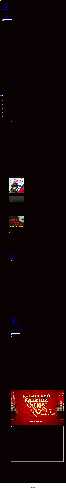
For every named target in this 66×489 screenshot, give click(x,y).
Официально (15, 320)
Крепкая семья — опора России (18, 326)
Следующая (7, 25)
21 (14, 256)
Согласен (33, 487)
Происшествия (15, 322)
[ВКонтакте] (1, 95)
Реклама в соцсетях (12, 210)
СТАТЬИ (12, 331)
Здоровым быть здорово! (17, 327)
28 (14, 257)
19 (11, 256)
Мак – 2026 (4, 110)
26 (11, 257)
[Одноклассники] (2, 95)
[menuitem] (34, 5)
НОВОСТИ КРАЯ (14, 332)
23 (16, 256)
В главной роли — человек (17, 328)
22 (15, 256)
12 (11, 255)
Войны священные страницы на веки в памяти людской (23, 329)
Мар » (12, 258)
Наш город (15, 317)
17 (9, 256)
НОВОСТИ (13, 316)
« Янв (10, 258)
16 (16, 255)
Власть (14, 319)
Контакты (10, 207)
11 (10, 255)
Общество (14, 318)
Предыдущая (2, 25)
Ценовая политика (12, 211)
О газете (10, 206)
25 (10, 257)
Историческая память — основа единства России (21, 325)
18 (10, 256)
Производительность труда (7, 114)
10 (9, 255)
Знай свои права (5, 106)
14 (14, 255)
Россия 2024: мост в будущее (18, 330)
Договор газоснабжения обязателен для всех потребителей (13, 102)
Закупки (10, 212)
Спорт (14, 321)
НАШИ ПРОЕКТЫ (14, 323)
